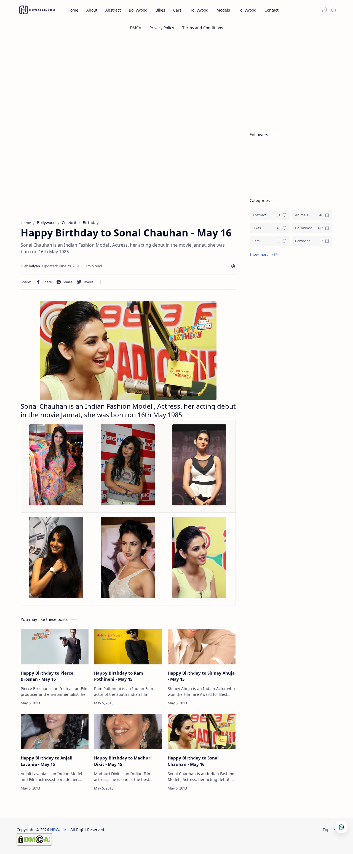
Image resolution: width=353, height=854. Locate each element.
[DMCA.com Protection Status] (61, 839)
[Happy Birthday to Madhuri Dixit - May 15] (128, 731)
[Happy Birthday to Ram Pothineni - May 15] (128, 646)
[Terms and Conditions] (202, 28)
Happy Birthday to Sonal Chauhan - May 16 (193, 761)
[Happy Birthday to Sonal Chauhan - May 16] (202, 731)
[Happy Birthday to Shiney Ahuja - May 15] (202, 646)
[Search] (334, 10)
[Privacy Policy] (161, 28)
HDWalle (58, 829)
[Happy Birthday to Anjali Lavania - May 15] (55, 731)
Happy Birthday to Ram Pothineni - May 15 (118, 676)
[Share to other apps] (100, 281)
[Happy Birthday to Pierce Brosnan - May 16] (55, 646)
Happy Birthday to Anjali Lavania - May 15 (47, 761)
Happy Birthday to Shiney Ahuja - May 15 (201, 676)
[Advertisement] (176, 82)
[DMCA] (135, 28)
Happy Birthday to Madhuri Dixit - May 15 (123, 761)
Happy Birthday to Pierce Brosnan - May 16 (47, 676)
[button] (324, 10)
